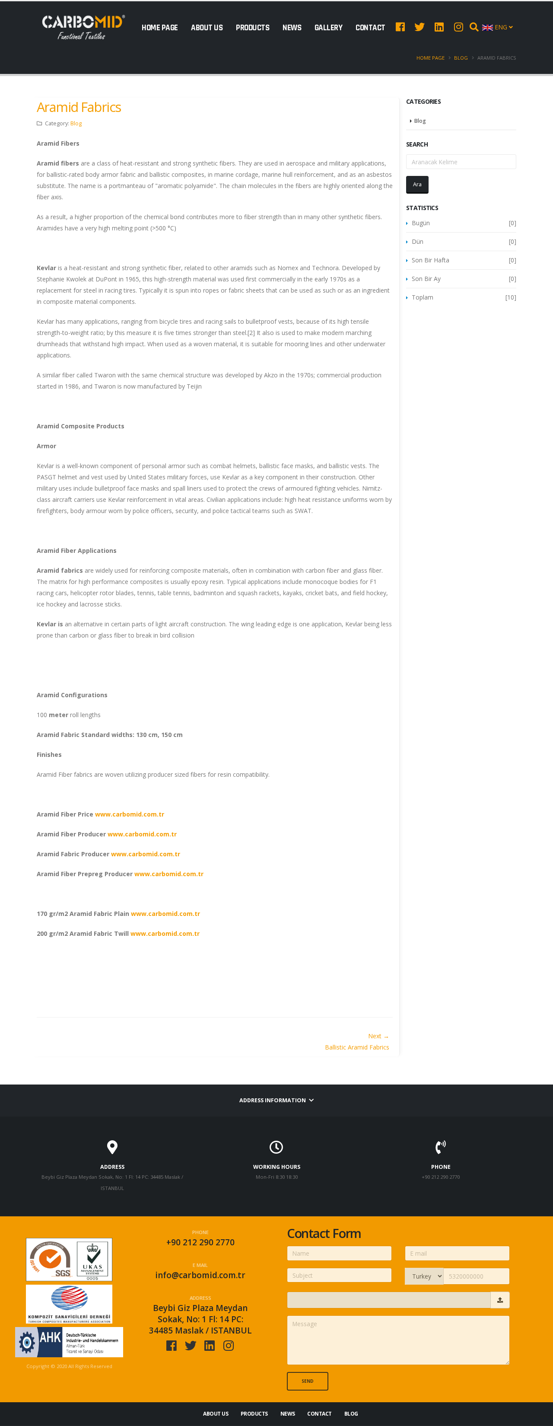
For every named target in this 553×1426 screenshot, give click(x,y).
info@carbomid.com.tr (200, 1275)
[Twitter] (419, 26)
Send (308, 1381)
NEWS (292, 27)
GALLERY (329, 27)
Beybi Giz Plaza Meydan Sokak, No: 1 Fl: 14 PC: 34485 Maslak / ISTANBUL (200, 1319)
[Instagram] (458, 26)
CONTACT (370, 27)
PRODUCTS (252, 27)
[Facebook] (400, 26)
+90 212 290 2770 (200, 1242)
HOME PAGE (160, 27)
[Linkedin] (439, 26)
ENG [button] (501, 27)
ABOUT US (206, 27)
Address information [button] (273, 1100)
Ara (417, 184)
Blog (461, 57)
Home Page (430, 57)
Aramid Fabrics (79, 107)
